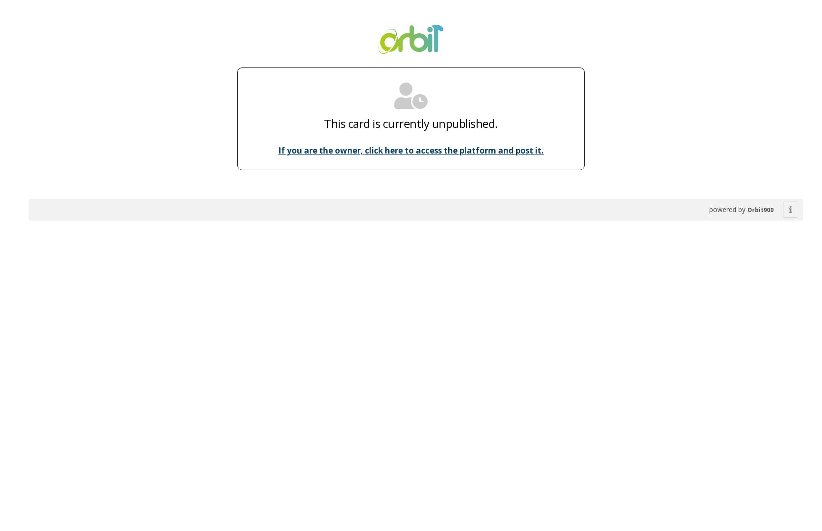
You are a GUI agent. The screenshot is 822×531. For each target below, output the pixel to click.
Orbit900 (760, 210)
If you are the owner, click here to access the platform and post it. (411, 150)
